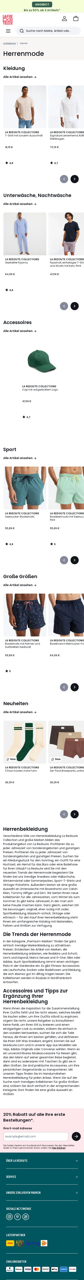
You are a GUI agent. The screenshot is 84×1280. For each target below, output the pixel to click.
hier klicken (58, 1147)
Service (11, 1176)
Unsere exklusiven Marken (23, 1192)
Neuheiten (15, 703)
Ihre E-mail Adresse (17, 1128)
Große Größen (20, 576)
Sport (9, 449)
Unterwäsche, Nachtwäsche (37, 195)
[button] (76, 18)
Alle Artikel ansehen (18, 77)
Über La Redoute (17, 1160)
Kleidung (14, 68)
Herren (24, 43)
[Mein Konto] (64, 18)
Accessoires (17, 322)
